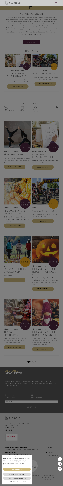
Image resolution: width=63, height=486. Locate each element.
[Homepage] (12, 3)
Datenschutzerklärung (15, 481)
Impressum (25, 481)
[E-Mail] (60, 469)
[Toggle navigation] (56, 3)
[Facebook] (60, 459)
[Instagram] (60, 464)
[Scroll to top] (60, 474)
